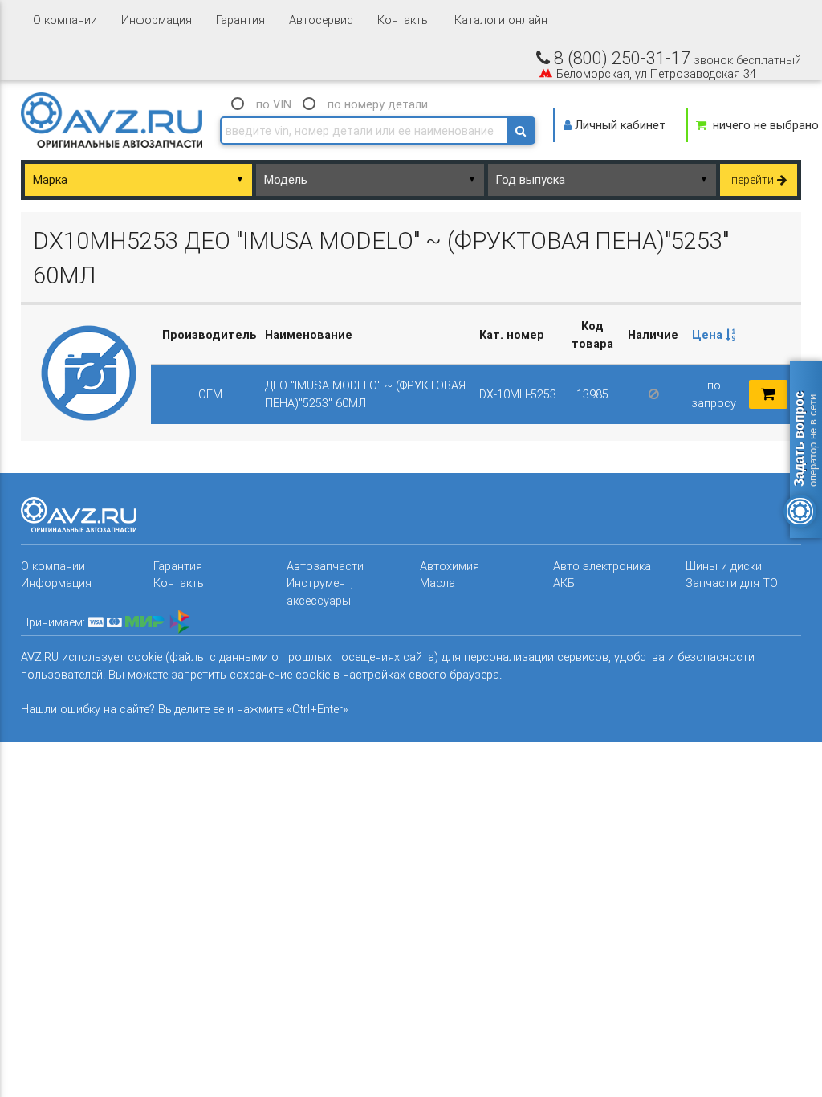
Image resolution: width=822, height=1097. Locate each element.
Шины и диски (724, 565)
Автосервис (321, 19)
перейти (754, 179)
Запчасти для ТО (732, 582)
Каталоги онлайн (500, 19)
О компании (65, 19)
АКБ (564, 582)
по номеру (378, 104)
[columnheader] (713, 335)
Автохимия (449, 565)
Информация (156, 19)
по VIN (273, 104)
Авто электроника (602, 565)
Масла (437, 582)
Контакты (403, 19)
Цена (709, 334)
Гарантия (240, 19)
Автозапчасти (325, 565)
